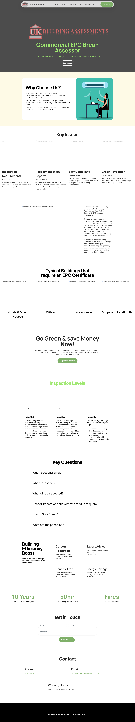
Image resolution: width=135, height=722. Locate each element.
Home (56, 4)
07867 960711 (29, 673)
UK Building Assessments (38, 4)
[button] (67, 472)
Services (71, 4)
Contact (80, 4)
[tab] (67, 472)
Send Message (66, 640)
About (64, 4)
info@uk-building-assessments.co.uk (85, 673)
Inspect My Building (67, 361)
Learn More (67, 63)
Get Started (107, 4)
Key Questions (89, 4)
